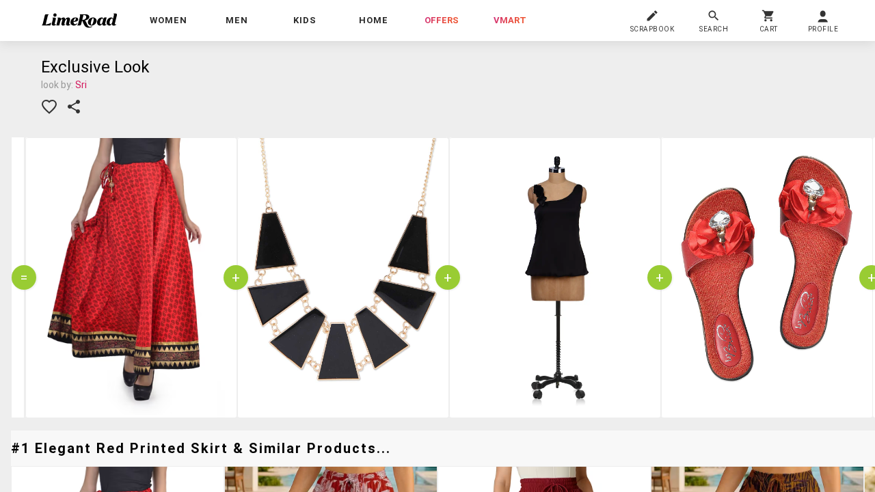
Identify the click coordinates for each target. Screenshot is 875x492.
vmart (510, 20)
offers (442, 20)
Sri (81, 84)
